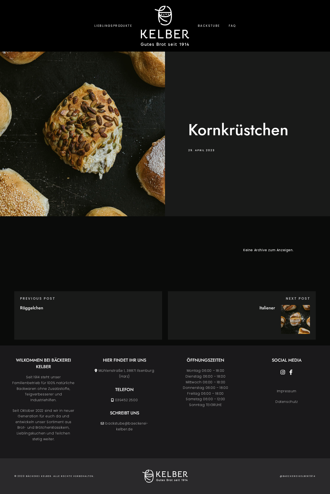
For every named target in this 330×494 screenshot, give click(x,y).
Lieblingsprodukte (113, 26)
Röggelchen (31, 308)
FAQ (232, 26)
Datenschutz (286, 401)
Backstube (209, 26)
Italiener (267, 308)
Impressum (286, 391)
